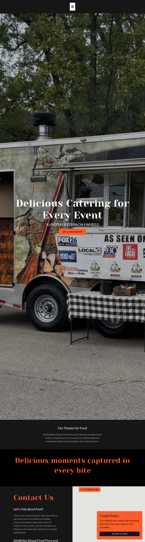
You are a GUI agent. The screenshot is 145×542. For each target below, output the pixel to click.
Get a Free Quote (72, 232)
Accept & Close (119, 534)
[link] (72, 6)
